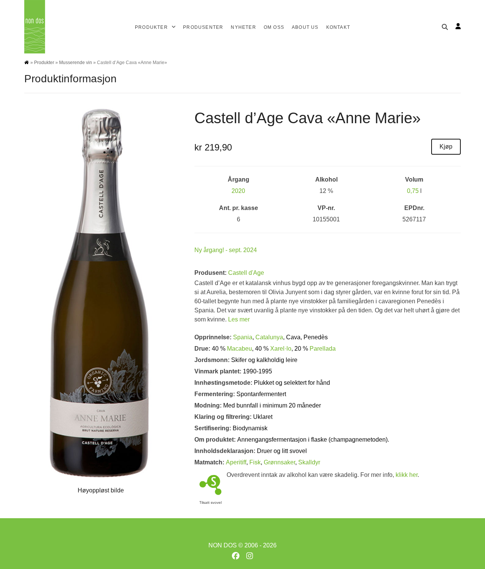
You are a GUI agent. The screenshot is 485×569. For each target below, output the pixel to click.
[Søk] (445, 27)
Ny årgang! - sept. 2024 (225, 250)
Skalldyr (309, 462)
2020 (238, 191)
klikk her (407, 475)
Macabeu (239, 348)
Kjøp (446, 146)
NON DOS (222, 545)
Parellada (323, 348)
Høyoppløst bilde (101, 490)
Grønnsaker (279, 462)
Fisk (255, 462)
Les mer (239, 319)
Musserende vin (75, 62)
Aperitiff (236, 462)
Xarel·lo (280, 348)
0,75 (413, 191)
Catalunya (269, 337)
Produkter (44, 62)
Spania (242, 337)
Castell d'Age (246, 273)
